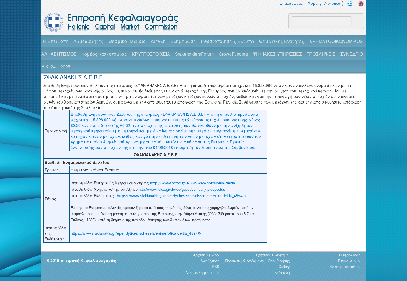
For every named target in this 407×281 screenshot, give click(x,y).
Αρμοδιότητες (88, 41)
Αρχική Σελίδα (206, 254)
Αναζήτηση (209, 260)
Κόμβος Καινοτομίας (104, 54)
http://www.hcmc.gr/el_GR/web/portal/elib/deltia (192, 183)
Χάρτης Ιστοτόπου (324, 3)
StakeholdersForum (194, 54)
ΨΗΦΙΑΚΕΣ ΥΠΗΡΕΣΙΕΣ (277, 54)
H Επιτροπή (55, 41)
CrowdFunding (233, 54)
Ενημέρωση (183, 41)
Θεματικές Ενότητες (281, 41)
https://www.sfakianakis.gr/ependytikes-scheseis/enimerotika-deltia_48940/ (181, 196)
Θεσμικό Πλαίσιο (127, 41)
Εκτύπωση (281, 272)
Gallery (284, 266)
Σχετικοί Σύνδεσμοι (273, 254)
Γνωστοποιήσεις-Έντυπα (227, 41)
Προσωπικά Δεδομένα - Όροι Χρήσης (257, 260)
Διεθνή (158, 41)
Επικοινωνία (291, 3)
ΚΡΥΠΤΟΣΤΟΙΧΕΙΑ (151, 54)
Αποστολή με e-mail (202, 272)
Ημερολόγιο (349, 254)
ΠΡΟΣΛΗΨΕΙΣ (321, 54)
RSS (215, 266)
